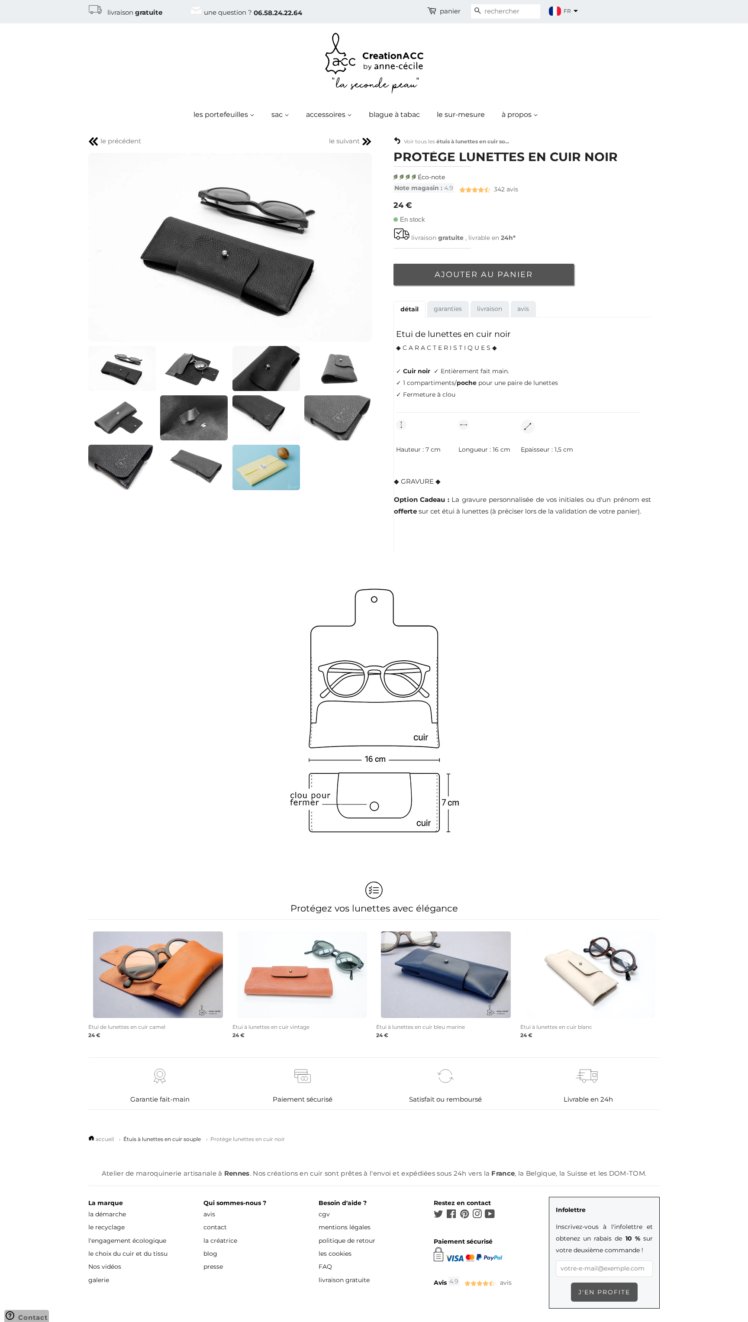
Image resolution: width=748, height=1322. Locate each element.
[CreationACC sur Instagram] (477, 1215)
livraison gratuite (344, 1280)
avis (456, 189)
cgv (324, 1214)
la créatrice (220, 1240)
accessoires (326, 114)
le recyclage (106, 1227)
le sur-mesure (461, 114)
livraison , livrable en (463, 238)
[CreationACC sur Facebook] (451, 1215)
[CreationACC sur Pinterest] (464, 1215)
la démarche (107, 1214)
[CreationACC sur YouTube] (490, 1215)
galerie (98, 1280)
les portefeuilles (221, 114)
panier (450, 11)
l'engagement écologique (127, 1240)
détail (409, 309)
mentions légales (345, 1227)
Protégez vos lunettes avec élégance (374, 908)
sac (277, 114)
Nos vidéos (104, 1266)
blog (210, 1253)
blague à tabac (394, 114)
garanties (448, 309)
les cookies (335, 1253)
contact (215, 1227)
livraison (132, 12)
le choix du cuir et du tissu (128, 1253)
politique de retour (347, 1240)
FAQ (325, 1266)
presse (213, 1266)
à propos (517, 114)
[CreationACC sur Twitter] (438, 1215)
